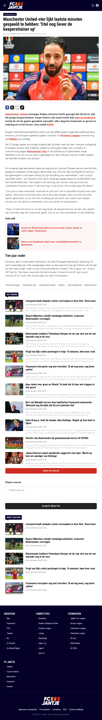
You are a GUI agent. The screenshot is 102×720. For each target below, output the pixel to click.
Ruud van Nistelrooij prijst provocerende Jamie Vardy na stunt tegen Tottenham (51, 229)
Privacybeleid (44, 709)
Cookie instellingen (76, 709)
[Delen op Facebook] (7, 107)
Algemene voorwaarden (28, 709)
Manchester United (16, 114)
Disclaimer (56, 709)
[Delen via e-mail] (17, 107)
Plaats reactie (51, 506)
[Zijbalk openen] (4, 5)
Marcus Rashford (85, 117)
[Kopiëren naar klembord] (22, 107)
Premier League (70, 135)
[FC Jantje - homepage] (15, 5)
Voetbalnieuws (10, 14)
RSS (65, 709)
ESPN (50, 124)
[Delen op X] (12, 107)
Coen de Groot (15, 34)
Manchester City (37, 151)
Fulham (13, 139)
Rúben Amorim (91, 285)
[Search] (92, 5)
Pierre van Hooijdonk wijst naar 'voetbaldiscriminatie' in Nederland (51, 243)
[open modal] (97, 5)
